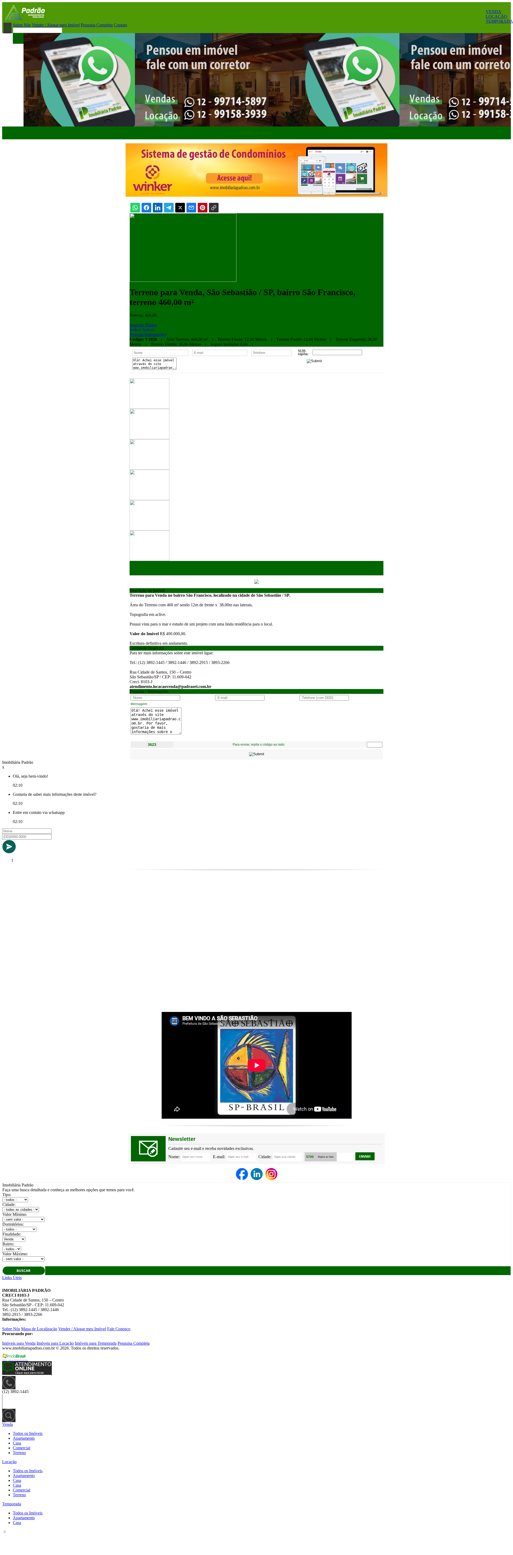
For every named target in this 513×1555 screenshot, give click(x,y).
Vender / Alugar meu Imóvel (56, 25)
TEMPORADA (499, 21)
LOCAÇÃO (496, 16)
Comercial (21, 1448)
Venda (7, 1424)
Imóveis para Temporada (95, 1343)
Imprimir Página (143, 325)
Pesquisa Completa (97, 25)
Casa (17, 1443)
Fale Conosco (118, 1329)
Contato (120, 25)
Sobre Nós (22, 25)
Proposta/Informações (148, 334)
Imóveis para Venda (19, 1343)
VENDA (493, 11)
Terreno (19, 1452)
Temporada (11, 1504)
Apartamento (24, 1438)
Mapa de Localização (39, 1329)
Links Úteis (12, 1277)
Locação (9, 1461)
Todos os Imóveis (27, 1433)
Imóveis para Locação (55, 1343)
